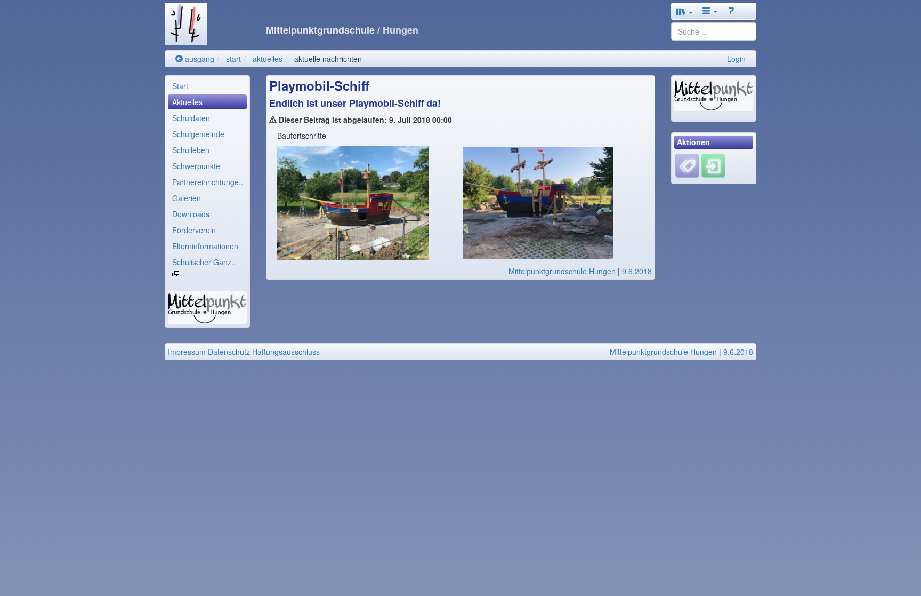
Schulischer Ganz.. (204, 262)
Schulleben (190, 150)
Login (736, 58)
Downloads (190, 214)
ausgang (198, 58)
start (233, 58)
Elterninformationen (205, 246)
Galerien (186, 198)
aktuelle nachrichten (328, 58)
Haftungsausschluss (286, 351)
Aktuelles (187, 102)
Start (180, 86)
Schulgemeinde (198, 134)
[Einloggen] (713, 165)
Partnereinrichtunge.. (207, 182)
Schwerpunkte (196, 166)
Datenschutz (229, 351)
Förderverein (194, 230)
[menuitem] (207, 85)
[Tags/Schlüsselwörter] (687, 166)
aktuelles (267, 58)
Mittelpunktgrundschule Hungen (562, 271)
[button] (684, 11)
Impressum (187, 351)
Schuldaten (191, 118)
